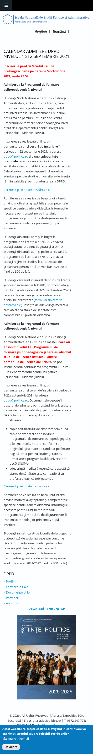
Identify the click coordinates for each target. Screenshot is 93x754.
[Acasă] (45, 19)
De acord (11, 747)
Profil (10, 581)
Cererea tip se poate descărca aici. (27, 189)
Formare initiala (17, 587)
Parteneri (12, 598)
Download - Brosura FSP (46, 608)
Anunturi (12, 603)
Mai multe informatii (16, 738)
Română (59, 31)
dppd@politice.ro (16, 156)
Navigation (6, 5)
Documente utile (18, 592)
